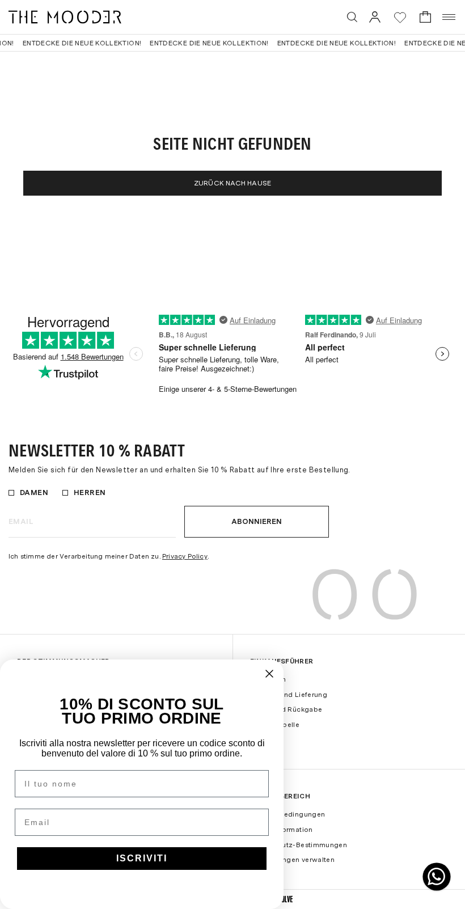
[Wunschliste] (400, 17)
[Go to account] (374, 16)
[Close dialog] (269, 673)
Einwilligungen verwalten (292, 860)
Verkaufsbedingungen (287, 814)
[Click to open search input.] (352, 17)
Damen (34, 492)
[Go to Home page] (65, 17)
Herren (89, 492)
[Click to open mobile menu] (449, 17)
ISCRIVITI (141, 858)
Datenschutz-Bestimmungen (299, 845)
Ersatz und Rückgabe (286, 709)
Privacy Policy (185, 556)
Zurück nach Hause (232, 183)
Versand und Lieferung (289, 695)
